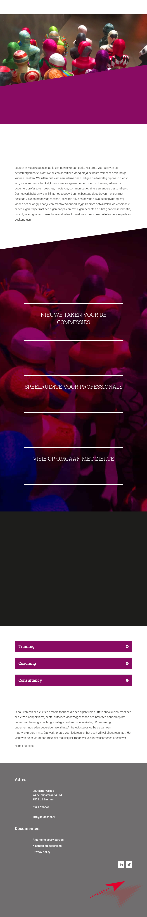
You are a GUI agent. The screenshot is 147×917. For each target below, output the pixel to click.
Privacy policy (41, 852)
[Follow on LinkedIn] (121, 864)
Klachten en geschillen (47, 846)
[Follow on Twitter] (129, 864)
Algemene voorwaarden (48, 839)
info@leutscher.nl (44, 817)
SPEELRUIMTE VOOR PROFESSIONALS (73, 386)
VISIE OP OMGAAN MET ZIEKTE (73, 458)
